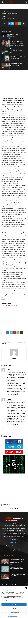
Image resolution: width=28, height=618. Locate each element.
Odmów (14, 608)
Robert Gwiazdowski (13, 13)
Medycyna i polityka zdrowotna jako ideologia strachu (16, 50)
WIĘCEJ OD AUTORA (6, 31)
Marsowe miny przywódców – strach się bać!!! (17, 57)
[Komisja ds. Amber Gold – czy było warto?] (5, 576)
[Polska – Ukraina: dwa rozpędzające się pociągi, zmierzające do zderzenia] (5, 43)
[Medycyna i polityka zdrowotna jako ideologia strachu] (5, 51)
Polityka (3, 45)
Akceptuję (14, 604)
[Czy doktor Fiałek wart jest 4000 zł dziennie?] (5, 66)
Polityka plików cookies (12, 616)
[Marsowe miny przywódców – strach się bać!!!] (5, 58)
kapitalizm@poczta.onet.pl (19, 545)
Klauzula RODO (14, 542)
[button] (26, 588)
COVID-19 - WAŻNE (4, 53)
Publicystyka (11, 11)
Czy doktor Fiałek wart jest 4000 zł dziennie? (17, 64)
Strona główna (4, 11)
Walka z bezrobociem (21, 342)
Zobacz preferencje (14, 612)
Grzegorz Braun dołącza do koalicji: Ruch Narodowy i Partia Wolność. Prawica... (17, 561)
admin (5, 18)
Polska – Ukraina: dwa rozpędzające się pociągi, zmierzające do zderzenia (17, 43)
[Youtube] (18, 550)
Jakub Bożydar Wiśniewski (4, 38)
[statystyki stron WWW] (12, 508)
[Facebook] (10, 550)
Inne (8, 13)
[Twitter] (14, 550)
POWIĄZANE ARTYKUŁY (7, 29)
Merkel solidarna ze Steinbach (6, 342)
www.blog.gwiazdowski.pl (11, 305)
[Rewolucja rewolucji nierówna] (5, 36)
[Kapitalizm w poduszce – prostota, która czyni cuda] (5, 569)
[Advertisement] (14, 6)
